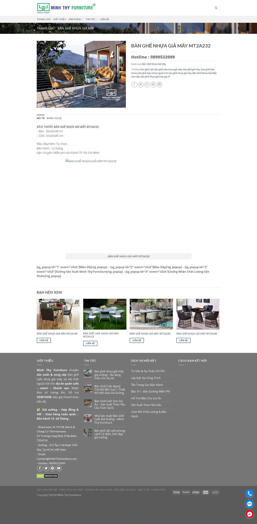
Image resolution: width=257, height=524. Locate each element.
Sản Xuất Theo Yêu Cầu (146, 405)
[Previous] (37, 325)
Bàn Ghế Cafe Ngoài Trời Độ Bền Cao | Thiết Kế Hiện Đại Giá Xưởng (109, 390)
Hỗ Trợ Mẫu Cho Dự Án (146, 398)
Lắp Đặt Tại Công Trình (146, 378)
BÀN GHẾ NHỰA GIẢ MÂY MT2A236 (150, 333)
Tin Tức (90, 19)
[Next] (219, 325)
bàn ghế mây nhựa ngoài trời (153, 73)
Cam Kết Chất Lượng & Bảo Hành (149, 414)
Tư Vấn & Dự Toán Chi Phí (148, 371)
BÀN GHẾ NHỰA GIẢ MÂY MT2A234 (57, 333)
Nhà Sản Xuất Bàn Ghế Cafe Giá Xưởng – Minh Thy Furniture (109, 419)
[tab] (40, 118)
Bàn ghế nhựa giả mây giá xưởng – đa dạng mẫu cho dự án (109, 375)
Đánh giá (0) (54, 118)
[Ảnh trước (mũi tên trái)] (3, 518)
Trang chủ (44, 19)
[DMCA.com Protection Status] (47, 476)
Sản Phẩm (75, 19)
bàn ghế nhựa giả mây (180, 73)
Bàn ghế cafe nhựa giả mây (168, 69)
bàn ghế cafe (147, 69)
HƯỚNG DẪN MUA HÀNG (98, 489)
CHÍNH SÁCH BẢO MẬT (71, 489)
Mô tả (40, 118)
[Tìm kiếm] (216, 8)
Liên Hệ (44, 340)
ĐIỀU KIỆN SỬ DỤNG (125, 489)
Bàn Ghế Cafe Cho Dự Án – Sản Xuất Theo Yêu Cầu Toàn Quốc (109, 404)
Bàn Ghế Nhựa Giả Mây (76, 28)
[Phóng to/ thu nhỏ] (13, 503)
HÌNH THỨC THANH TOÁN (151, 489)
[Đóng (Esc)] (3, 503)
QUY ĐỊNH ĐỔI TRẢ (47, 489)
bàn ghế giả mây (191, 69)
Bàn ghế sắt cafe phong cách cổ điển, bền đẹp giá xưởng (109, 434)
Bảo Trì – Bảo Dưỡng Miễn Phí (150, 391)
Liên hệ (104, 19)
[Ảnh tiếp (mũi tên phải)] (13, 518)
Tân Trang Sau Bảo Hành (147, 385)
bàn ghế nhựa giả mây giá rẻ (155, 76)
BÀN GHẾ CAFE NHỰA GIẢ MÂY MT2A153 (101, 335)
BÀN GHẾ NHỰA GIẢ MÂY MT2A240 (196, 333)
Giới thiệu (59, 19)
